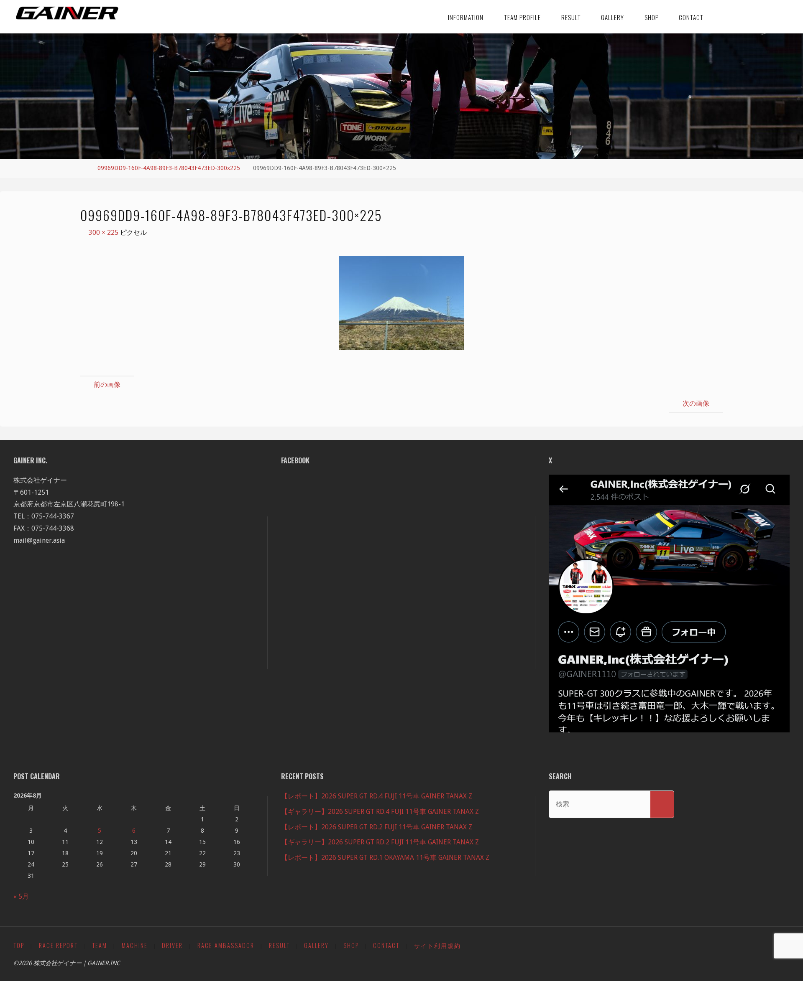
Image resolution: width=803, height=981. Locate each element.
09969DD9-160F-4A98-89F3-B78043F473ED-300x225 (168, 168)
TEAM (99, 945)
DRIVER (172, 945)
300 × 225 (104, 232)
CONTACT (386, 945)
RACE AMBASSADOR (225, 945)
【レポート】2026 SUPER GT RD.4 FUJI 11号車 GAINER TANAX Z (376, 796)
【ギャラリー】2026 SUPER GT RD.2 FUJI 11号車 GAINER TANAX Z (380, 842)
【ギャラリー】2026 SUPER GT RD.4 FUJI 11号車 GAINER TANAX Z (380, 812)
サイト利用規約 (437, 945)
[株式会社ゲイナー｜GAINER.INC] (67, 13)
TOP (18, 945)
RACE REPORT (58, 945)
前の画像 (107, 385)
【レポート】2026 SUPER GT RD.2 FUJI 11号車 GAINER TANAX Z (376, 827)
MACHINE (135, 945)
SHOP (351, 945)
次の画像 (696, 403)
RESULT (279, 945)
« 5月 (21, 896)
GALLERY (316, 945)
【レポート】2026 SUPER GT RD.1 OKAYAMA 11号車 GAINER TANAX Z (385, 858)
